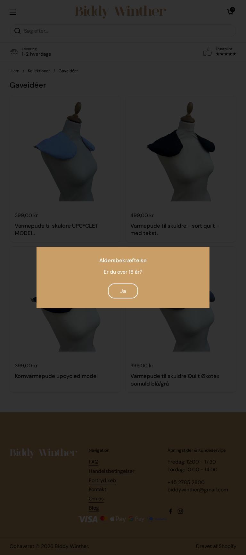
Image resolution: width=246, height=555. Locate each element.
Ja (123, 290)
